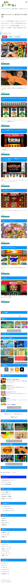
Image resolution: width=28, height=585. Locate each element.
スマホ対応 (17, 36)
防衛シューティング (6, 549)
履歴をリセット (14, 417)
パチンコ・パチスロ (5, 63)
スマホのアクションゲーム (9, 510)
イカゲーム (4, 567)
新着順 (4, 36)
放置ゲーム (4, 536)
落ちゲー (4, 518)
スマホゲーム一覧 (6, 506)
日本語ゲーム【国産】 (7, 496)
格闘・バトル (5, 555)
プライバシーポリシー (7, 482)
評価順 (10, 36)
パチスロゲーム (5, 571)
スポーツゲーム (5, 551)
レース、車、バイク (6, 553)
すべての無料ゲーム (6, 492)
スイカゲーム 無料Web (11, 404)
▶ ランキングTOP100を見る (14, 407)
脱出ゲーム (4, 520)
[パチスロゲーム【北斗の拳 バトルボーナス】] (3, 380)
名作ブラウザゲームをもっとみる (14, 440)
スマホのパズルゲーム (8, 508)
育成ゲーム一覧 (5, 532)
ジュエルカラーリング (10, 391)
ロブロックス (5, 544)
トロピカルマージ (9, 385)
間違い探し (4, 524)
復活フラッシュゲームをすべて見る (14, 464)
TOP (5, 472)
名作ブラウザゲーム (6, 494)
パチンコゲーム (5, 569)
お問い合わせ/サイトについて (8, 480)
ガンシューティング (6, 546)
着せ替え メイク (5, 573)
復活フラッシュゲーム (7, 498)
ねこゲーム (4, 565)
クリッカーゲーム (6, 534)
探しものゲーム (5, 522)
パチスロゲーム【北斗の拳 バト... (13, 379)
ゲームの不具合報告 (6, 484)
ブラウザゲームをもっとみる (14, 330)
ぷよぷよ (8, 398)
